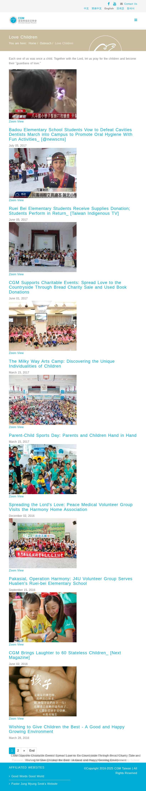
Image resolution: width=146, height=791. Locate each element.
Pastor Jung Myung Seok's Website (34, 783)
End (32, 750)
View (20, 121)
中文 (86, 8)
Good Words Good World (27, 776)
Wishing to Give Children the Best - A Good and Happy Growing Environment (67, 729)
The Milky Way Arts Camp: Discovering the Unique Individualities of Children (62, 363)
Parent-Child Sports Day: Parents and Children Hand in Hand (73, 435)
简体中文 (97, 8)
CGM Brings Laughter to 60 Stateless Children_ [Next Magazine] (65, 655)
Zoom (12, 121)
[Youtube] (114, 3)
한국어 (130, 8)
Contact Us (130, 3)
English (109, 8)
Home (32, 43)
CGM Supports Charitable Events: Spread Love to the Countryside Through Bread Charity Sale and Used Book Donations (68, 287)
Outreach (45, 43)
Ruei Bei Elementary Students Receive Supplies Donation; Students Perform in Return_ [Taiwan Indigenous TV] (69, 210)
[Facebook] (109, 3)
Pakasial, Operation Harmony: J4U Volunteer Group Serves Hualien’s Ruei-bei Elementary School (70, 581)
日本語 (120, 8)
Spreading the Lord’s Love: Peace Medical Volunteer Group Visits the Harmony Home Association (71, 507)
